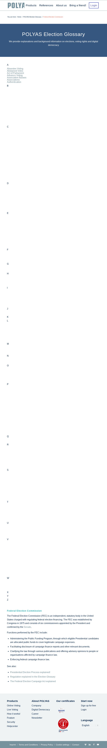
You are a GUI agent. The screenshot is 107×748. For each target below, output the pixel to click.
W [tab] (8, 578)
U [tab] (8, 523)
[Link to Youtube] (98, 744)
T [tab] (7, 502)
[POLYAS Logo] (18, 5)
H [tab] (8, 274)
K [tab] (7, 317)
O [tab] (8, 366)
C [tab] (8, 127)
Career (35, 714)
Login (84, 709)
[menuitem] (31, 5)
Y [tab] (7, 596)
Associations (13, 80)
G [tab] (8, 264)
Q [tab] (8, 436)
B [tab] (7, 86)
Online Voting (13, 705)
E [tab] (7, 213)
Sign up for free (88, 705)
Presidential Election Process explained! (30, 672)
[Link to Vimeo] (85, 744)
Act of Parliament (15, 73)
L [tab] (7, 321)
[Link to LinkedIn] (89, 744)
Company (36, 705)
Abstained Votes (15, 71)
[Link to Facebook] (94, 744)
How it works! (13, 714)
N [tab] (8, 356)
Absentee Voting (15, 68)
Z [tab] (7, 600)
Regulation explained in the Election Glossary (32, 677)
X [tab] (7, 592)
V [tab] (7, 539)
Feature (11, 718)
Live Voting (12, 709)
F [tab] (7, 250)
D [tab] (8, 183)
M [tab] (8, 344)
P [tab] (7, 384)
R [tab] (8, 445)
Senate (27, 627)
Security (11, 722)
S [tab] (7, 470)
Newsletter (37, 718)
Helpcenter (12, 726)
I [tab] (7, 288)
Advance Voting (15, 75)
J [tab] (7, 309)
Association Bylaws (16, 77)
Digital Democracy (41, 709)
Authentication (14, 82)
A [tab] (7, 65)
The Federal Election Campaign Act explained (33, 681)
